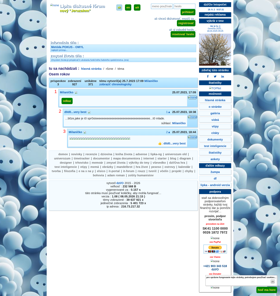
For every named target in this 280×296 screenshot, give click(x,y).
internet (148, 158)
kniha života (124, 154)
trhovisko (81, 162)
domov (63, 154)
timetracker (82, 158)
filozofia (69, 171)
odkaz (67, 101)
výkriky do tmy (139, 162)
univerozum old (176, 154)
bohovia (98, 175)
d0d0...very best (75, 112)
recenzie (91, 154)
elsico (101, 171)
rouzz (141, 171)
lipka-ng (156, 154)
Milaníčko (151, 81)
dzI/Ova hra (177, 162)
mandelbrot (124, 166)
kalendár (184, 166)
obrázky (107, 166)
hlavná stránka (91, 68)
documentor (101, 158)
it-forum (128, 171)
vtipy (83, 166)
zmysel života (115, 162)
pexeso (156, 166)
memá (94, 166)
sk (119, 7)
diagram (185, 158)
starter (162, 158)
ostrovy (169, 166)
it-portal (114, 171)
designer (66, 162)
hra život (142, 166)
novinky (76, 154)
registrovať (186, 23)
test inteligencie (66, 166)
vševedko (159, 162)
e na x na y (86, 171)
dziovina (106, 154)
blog (173, 158)
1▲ (168, 112)
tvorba (56, 171)
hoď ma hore (267, 289)
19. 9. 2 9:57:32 (216, 9)
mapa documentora (126, 158)
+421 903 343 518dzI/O (215, 267)
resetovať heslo (183, 34)
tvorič (153, 171)
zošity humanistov (141, 175)
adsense (141, 154)
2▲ (168, 132)
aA (137, 7)
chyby (189, 171)
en (128, 7)
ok (273, 281)
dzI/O (120, 183)
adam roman (116, 175)
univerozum (62, 158)
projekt (176, 171)
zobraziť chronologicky (115, 84)
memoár (97, 162)
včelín (164, 171)
